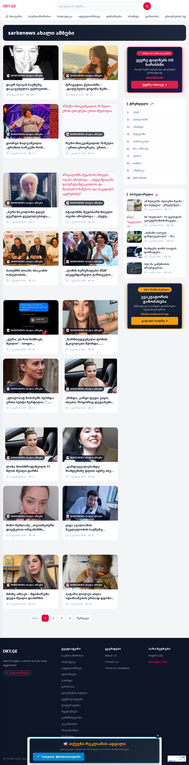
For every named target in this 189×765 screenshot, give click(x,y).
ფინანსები (114, 16)
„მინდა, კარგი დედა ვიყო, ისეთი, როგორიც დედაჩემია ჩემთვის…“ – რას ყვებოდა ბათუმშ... (89, 400)
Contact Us (112, 662)
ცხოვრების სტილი (74, 693)
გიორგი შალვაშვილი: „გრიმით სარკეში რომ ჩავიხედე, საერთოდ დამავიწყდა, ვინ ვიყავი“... (27, 145)
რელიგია (67, 736)
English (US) (155, 655)
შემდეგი (83, 618)
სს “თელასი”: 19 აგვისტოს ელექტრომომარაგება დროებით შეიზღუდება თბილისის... (163, 218)
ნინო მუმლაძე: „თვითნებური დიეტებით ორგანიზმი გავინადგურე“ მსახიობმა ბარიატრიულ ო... (30, 527)
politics (137, 163)
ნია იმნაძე (140, 148)
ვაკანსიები (69, 724)
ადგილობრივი (89, 16)
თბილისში (140, 119)
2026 (136, 112)
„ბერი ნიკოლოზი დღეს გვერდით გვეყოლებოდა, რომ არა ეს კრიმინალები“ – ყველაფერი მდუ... (29, 214)
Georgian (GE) (157, 662)
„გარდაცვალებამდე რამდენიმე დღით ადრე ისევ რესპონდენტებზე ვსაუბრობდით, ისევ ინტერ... (89, 468)
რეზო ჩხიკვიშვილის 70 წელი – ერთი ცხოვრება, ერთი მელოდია (89, 145)
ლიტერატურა (70, 705)
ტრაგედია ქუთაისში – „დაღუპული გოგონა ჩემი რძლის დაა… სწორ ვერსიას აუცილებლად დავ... (88, 87)
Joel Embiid (140, 177)
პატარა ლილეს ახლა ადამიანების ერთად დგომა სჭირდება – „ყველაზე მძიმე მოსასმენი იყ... (89, 596)
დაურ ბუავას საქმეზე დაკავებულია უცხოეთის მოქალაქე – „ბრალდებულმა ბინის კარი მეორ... (30, 87)
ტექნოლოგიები (72, 699)
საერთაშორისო (39, 16)
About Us (111, 655)
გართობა (152, 16)
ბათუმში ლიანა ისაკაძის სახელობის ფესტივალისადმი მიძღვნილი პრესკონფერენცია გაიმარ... (29, 272)
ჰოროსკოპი (141, 141)
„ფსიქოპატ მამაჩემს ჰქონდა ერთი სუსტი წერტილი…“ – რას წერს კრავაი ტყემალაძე (30, 400)
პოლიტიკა (64, 16)
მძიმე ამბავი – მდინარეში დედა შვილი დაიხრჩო (27, 596)
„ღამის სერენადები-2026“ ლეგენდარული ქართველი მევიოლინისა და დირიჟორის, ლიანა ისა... (88, 272)
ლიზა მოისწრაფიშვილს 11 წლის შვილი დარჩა (28, 468)
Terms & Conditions (117, 668)
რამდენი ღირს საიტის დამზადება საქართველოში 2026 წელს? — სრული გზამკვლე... (160, 250)
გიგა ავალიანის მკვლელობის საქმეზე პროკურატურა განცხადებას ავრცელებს (89, 527)
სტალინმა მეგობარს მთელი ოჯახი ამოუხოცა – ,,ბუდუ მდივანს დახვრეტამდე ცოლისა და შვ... (89, 214)
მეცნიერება (69, 711)
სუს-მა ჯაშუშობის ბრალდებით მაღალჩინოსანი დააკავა (162, 266)
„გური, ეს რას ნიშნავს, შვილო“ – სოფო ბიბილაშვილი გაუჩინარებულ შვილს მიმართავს (31, 341)
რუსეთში (139, 134)
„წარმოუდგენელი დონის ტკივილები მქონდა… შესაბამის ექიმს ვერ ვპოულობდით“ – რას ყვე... (87, 341)
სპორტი (133, 16)
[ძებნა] (147, 6)
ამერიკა (139, 170)
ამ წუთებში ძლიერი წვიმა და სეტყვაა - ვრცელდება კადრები (163, 203)
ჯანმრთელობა (71, 717)
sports (137, 156)
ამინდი (138, 127)
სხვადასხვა (70, 730)
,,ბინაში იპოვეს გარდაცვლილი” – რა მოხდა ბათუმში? (159, 234)
